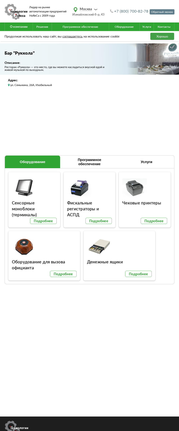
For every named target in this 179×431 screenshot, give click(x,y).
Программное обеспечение (80, 26)
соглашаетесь (72, 36)
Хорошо (162, 36)
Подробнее (43, 221)
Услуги (146, 26)
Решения (42, 26)
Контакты (164, 26)
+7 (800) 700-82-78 (131, 11)
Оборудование (124, 26)
